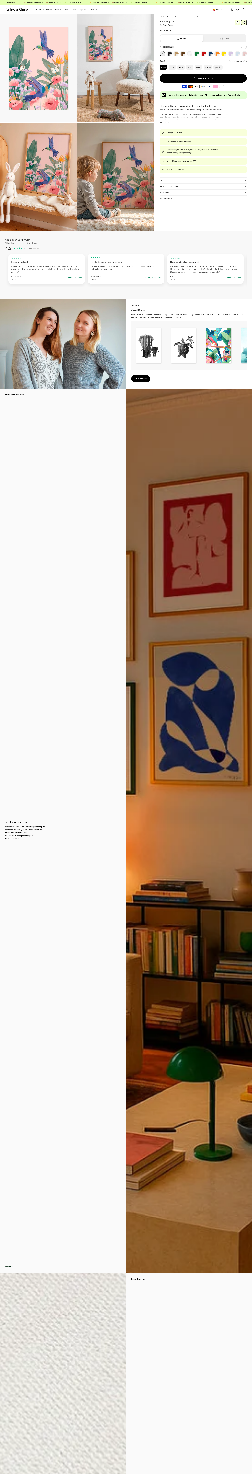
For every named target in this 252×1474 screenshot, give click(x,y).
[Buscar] (226, 10)
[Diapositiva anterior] (241, 47)
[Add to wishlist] (237, 22)
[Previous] (123, 292)
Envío (162, 180)
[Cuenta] (232, 10)
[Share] (244, 22)
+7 (222, 87)
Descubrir (9, 1266)
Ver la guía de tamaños (238, 61)
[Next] (128, 292)
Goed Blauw (168, 25)
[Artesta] (19, 10)
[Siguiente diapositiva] (245, 47)
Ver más (163, 122)
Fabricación (164, 192)
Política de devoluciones (169, 186)
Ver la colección (140, 378)
